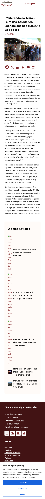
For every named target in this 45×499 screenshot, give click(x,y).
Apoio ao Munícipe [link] (12, 455)
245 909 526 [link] (14, 424)
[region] (22, 480)
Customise (22, 488)
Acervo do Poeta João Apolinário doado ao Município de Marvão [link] (23, 295)
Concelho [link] (8, 447)
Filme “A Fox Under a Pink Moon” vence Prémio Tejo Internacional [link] (25, 372)
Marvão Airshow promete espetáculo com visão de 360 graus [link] (25, 384)
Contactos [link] (8, 461)
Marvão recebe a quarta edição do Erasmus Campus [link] (24, 253)
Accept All (22, 483)
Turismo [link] (7, 458)
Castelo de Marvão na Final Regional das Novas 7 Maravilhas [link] (24, 342)
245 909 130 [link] (18, 421)
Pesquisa (31, 4)
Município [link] (8, 450)
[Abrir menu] (40, 3)
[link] (6, 3)
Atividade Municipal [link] (12, 453)
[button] (6, 433)
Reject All (22, 494)
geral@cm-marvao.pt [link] (19, 427)
